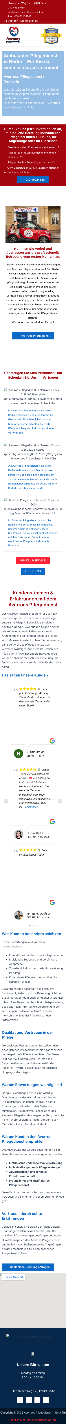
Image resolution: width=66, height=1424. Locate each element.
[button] (32, 34)
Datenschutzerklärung (41, 1420)
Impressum (17, 1420)
